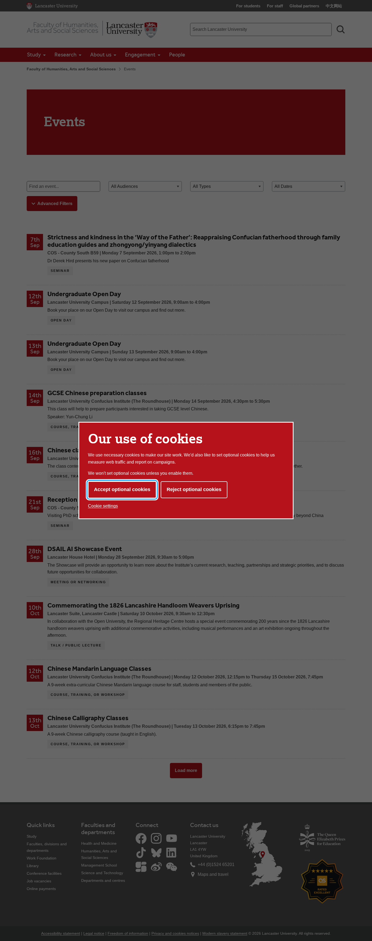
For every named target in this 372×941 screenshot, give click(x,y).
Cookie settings (103, 506)
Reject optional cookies (194, 489)
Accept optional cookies (122, 489)
